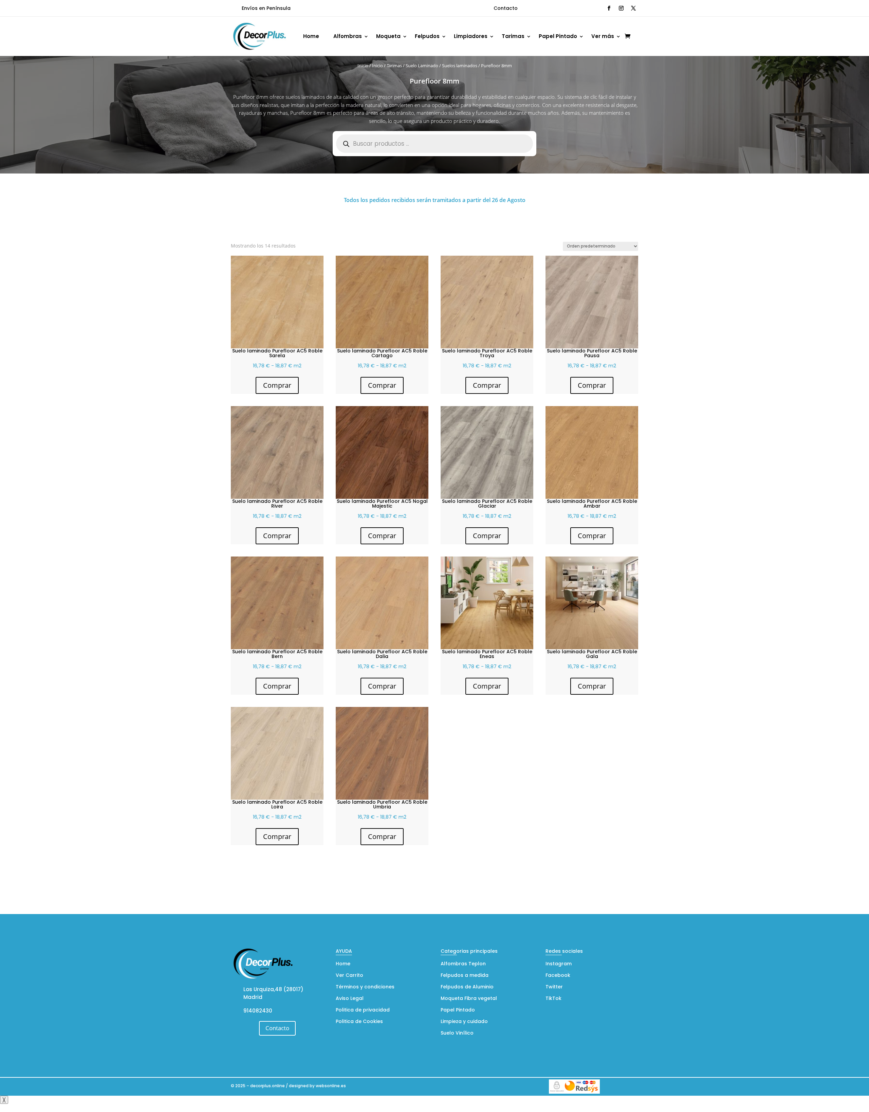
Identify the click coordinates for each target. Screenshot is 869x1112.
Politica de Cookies (359, 1022)
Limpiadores (470, 36)
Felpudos (427, 36)
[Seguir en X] (633, 8)
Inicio (362, 65)
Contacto (506, 8)
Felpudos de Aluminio (467, 987)
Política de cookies (61, 1105)
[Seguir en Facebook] (609, 8)
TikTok (553, 999)
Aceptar (742, 1099)
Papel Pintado (558, 36)
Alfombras (347, 36)
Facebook (558, 976)
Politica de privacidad (363, 1010)
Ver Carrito (349, 976)
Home (311, 36)
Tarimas (513, 36)
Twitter (554, 987)
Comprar (277, 385)
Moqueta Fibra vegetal (469, 999)
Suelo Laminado (422, 65)
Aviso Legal (350, 999)
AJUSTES (471, 1099)
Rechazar (784, 1099)
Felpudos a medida (464, 976)
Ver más (602, 36)
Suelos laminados (459, 65)
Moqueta (388, 36)
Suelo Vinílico (457, 1033)
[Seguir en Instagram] (621, 8)
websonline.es (331, 1086)
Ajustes (825, 1099)
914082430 (257, 1010)
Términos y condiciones (365, 987)
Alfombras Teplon (463, 964)
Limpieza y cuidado (464, 1022)
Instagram (559, 964)
